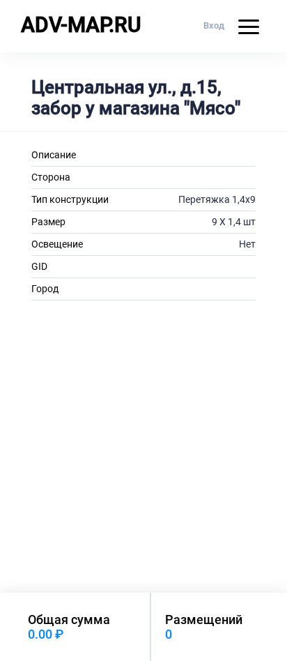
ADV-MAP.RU (81, 25)
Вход (213, 25)
